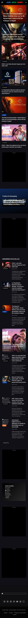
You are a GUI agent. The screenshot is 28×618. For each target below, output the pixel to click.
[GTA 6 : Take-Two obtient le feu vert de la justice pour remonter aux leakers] (14, 132)
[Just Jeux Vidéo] (14, 2)
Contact (14, 614)
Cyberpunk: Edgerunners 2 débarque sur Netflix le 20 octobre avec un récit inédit (18, 423)
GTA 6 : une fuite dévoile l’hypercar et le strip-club (18, 264)
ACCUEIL (5, 612)
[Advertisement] (14, 168)
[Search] (26, 2)
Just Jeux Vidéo (12, 609)
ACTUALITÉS (5, 268)
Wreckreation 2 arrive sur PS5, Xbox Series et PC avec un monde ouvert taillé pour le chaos (13, 202)
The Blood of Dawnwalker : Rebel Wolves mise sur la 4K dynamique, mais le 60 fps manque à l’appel (14, 119)
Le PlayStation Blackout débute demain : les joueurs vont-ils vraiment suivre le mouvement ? (13, 91)
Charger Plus (6, 442)
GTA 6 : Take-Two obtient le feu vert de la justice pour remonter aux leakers (13, 346)
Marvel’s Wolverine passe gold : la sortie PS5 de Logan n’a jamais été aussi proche (14, 36)
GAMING (4, 311)
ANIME (4, 425)
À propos (11, 612)
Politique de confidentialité (20, 612)
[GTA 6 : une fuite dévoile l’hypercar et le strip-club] (14, 51)
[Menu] (2, 2)
